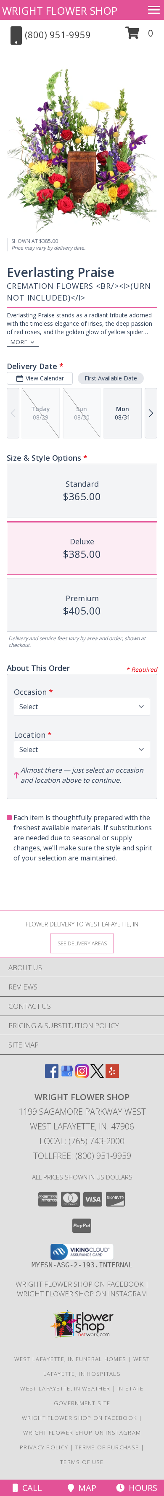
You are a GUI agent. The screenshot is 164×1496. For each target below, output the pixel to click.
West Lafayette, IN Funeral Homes (70, 1359)
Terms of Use (82, 1462)
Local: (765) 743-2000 (82, 1141)
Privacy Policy (44, 1447)
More (18, 342)
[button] (139, 35)
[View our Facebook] (51, 1075)
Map (85, 1487)
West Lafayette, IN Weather (65, 1388)
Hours (140, 1487)
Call (30, 1487)
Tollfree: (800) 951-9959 (82, 1155)
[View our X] (97, 1075)
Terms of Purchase (107, 1447)
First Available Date (111, 378)
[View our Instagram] (82, 1075)
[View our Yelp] (112, 1075)
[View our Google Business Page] (67, 1075)
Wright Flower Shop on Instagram (82, 1293)
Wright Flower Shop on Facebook (80, 1284)
